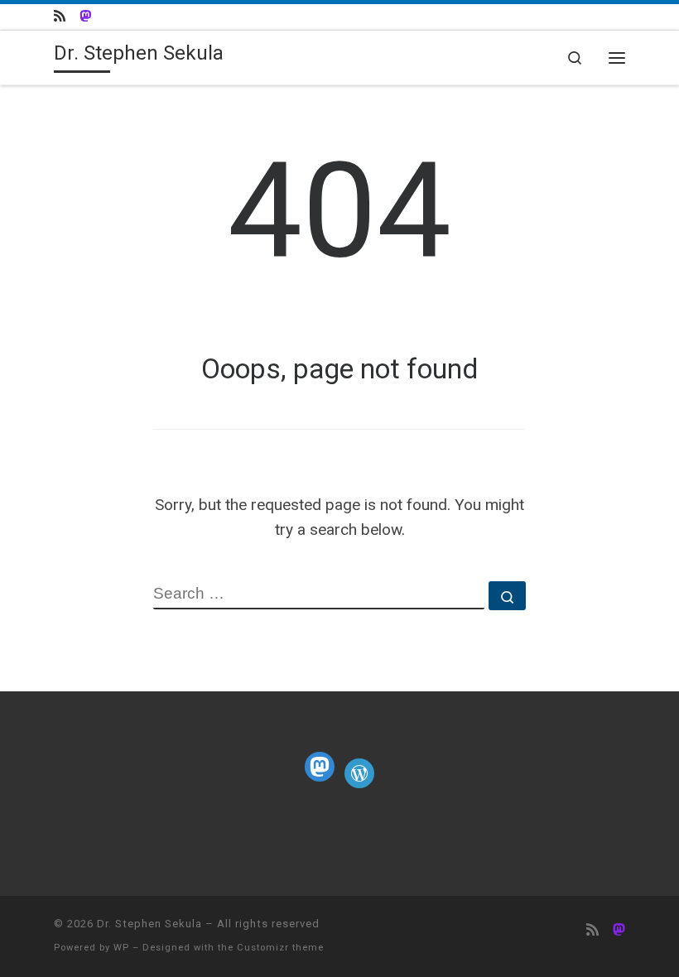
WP (121, 947)
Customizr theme (280, 947)
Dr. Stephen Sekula (149, 923)
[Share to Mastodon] (85, 17)
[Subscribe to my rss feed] (59, 17)
